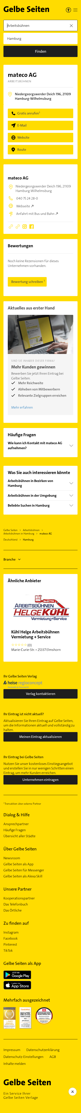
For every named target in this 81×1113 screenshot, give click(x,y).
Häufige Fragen (14, 830)
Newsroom (11, 858)
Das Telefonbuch (15, 904)
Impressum (11, 1050)
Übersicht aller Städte (19, 836)
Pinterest (10, 944)
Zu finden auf (16, 923)
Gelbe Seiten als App (18, 864)
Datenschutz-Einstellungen (23, 1057)
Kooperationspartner (19, 898)
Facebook (10, 938)
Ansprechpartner (16, 824)
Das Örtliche (12, 910)
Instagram (11, 932)
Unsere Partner (17, 889)
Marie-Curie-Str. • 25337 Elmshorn (36, 640)
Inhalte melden (14, 1064)
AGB (52, 1057)
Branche (9, 559)
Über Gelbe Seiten (20, 849)
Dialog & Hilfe (16, 815)
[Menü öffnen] (75, 10)
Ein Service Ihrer (20, 1095)
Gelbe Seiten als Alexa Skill (22, 876)
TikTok (8, 950)
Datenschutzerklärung (42, 1050)
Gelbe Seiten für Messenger (23, 870)
